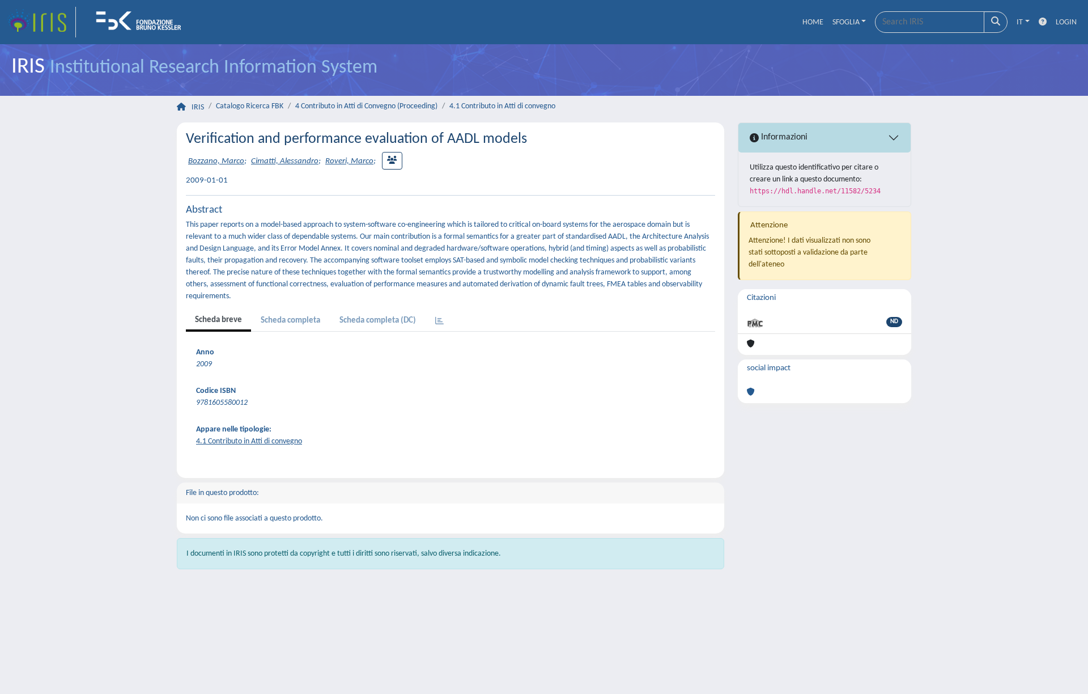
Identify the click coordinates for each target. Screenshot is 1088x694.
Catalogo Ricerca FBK (249, 106)
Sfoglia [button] (846, 22)
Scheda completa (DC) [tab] (377, 320)
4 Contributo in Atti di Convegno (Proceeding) (366, 106)
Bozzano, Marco (216, 161)
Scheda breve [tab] (218, 320)
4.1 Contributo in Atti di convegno (502, 106)
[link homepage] (41, 22)
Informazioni (783, 137)
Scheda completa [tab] (290, 320)
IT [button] (1020, 22)
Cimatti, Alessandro (284, 161)
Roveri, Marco (349, 161)
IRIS (198, 107)
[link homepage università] (142, 22)
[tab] (439, 321)
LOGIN (1066, 22)
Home (812, 22)
